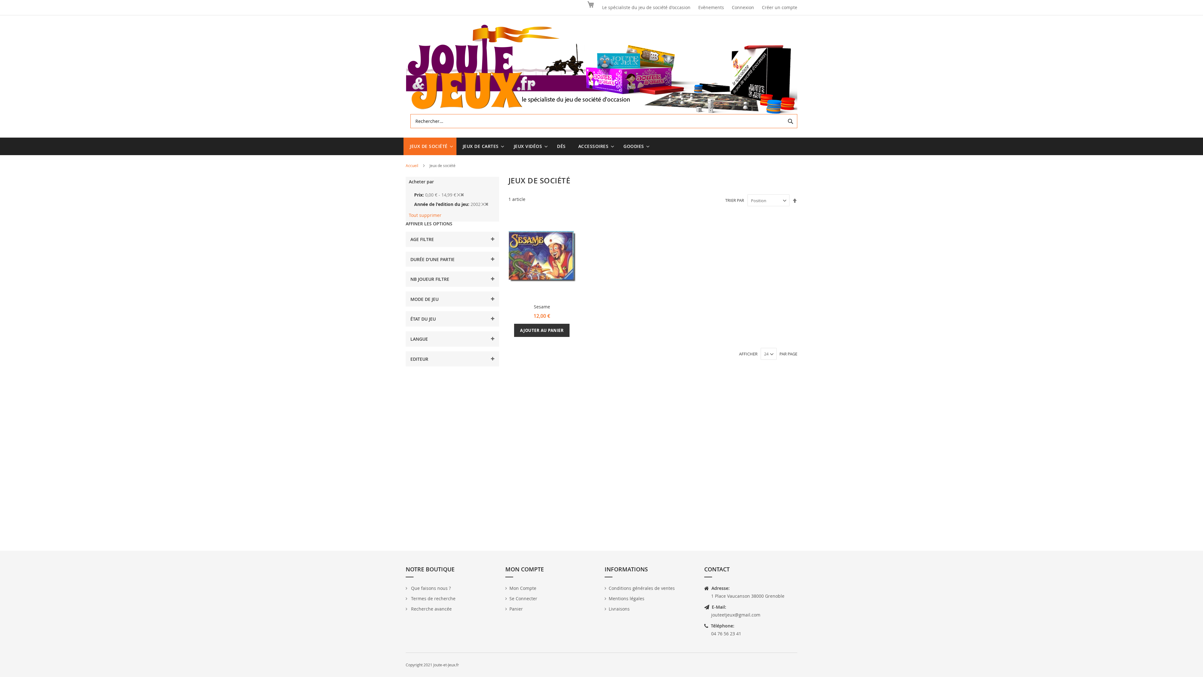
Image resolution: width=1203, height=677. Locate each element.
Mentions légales (626, 598)
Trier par (734, 200)
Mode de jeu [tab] (424, 299)
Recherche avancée (431, 609)
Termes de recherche (433, 598)
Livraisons (619, 609)
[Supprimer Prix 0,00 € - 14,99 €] (460, 195)
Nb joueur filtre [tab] (429, 279)
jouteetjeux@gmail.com (735, 615)
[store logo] (601, 69)
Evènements (711, 7)
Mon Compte (522, 588)
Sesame (542, 307)
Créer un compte (779, 7)
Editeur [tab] (419, 359)
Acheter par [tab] (421, 182)
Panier (516, 609)
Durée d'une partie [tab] (432, 259)
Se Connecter (523, 598)
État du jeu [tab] (423, 319)
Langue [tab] (419, 339)
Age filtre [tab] (422, 239)
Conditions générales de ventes (642, 588)
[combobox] (603, 121)
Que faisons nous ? (430, 588)
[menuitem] (430, 146)
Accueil (412, 165)
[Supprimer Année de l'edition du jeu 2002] (484, 204)
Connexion (743, 7)
